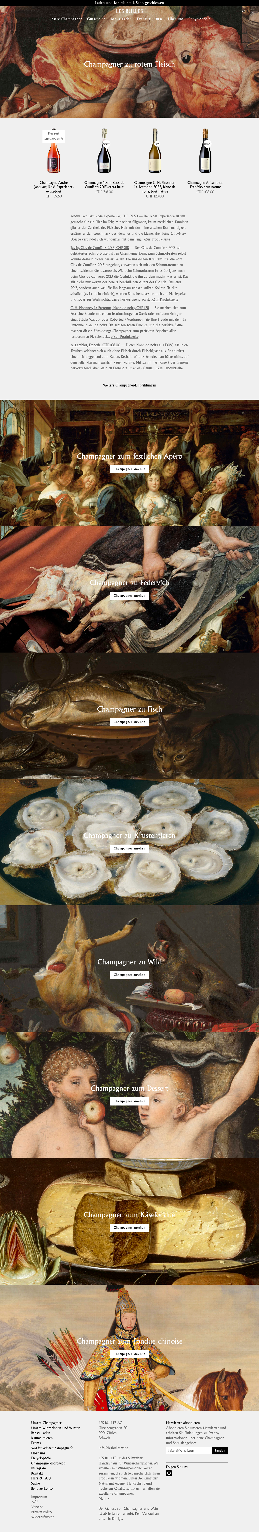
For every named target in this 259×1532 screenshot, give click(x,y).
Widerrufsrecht (42, 1517)
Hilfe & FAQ (41, 1478)
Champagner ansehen (129, 469)
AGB (34, 1502)
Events (36, 1443)
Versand (37, 1507)
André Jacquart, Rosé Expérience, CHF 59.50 (104, 216)
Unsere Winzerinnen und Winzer (55, 1428)
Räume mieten (42, 1438)
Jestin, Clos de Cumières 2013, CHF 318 (99, 248)
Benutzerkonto (42, 1489)
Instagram (38, 1468)
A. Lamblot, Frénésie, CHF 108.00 (95, 345)
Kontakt (37, 1473)
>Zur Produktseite (156, 239)
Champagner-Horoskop (48, 1463)
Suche (35, 1483)
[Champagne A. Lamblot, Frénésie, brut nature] (205, 150)
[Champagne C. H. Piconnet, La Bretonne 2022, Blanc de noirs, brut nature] (154, 150)
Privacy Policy (41, 1512)
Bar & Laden (40, 1433)
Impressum (39, 1497)
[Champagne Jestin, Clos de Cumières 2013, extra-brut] (104, 150)
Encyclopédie (41, 1458)
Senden (220, 1450)
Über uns (38, 1453)
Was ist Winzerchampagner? (52, 1448)
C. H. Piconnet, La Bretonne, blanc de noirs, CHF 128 (109, 308)
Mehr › (104, 1499)
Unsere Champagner (46, 1423)
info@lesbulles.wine (113, 1448)
